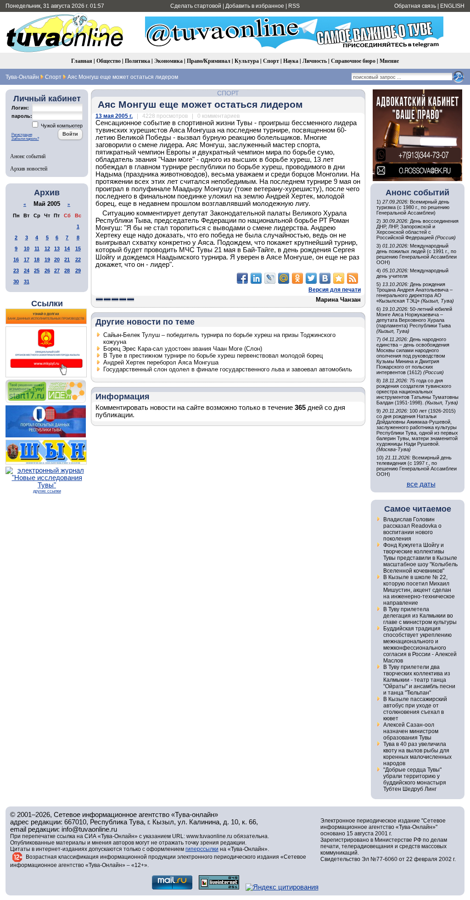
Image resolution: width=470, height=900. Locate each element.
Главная (81, 61)
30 (16, 281)
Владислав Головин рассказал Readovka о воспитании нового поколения (412, 529)
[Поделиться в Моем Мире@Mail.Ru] (283, 278)
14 (67, 248)
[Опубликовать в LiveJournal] (269, 278)
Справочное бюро (353, 61)
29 (78, 270)
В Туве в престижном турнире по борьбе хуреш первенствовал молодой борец (213, 355)
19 (47, 259)
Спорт (271, 61)
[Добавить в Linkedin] (256, 278)
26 (47, 270)
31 (26, 281)
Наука (290, 61)
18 (36, 259)
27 (57, 270)
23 (16, 270)
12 (47, 248)
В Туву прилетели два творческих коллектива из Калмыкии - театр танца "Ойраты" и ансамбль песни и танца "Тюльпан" (419, 680)
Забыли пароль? (25, 139)
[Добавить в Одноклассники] (297, 278)
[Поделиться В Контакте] (324, 278)
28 (67, 270)
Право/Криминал (208, 61)
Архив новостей (28, 168)
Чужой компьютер (61, 125)
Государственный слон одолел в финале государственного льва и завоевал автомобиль (227, 369)
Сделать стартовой (195, 6)
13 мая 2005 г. (114, 116)
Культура (247, 61)
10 (26, 248)
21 (67, 259)
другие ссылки (47, 491)
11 (36, 248)
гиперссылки (201, 849)
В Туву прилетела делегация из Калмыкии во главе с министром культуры (420, 615)
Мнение (389, 61)
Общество (108, 61)
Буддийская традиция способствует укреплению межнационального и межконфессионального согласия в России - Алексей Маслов (420, 644)
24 (26, 270)
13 (57, 248)
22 (78, 259)
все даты (421, 484)
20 (57, 259)
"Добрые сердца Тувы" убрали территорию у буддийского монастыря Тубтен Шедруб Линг (414, 779)
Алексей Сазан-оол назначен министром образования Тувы (410, 731)
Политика (137, 61)
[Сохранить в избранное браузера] (338, 278)
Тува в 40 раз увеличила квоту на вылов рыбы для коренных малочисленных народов (417, 754)
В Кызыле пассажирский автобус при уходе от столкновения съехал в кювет (415, 709)
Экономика (168, 61)
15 (78, 248)
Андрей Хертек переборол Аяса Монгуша (160, 362)
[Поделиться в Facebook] (242, 278)
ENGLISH (452, 6)
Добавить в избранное (254, 6)
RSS (294, 6)
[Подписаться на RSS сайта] (352, 278)
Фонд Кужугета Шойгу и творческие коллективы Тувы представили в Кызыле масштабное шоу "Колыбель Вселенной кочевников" (420, 558)
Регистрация (21, 135)
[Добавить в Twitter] (311, 278)
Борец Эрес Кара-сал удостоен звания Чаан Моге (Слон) (182, 348)
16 (16, 259)
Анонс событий (27, 156)
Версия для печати (334, 290)
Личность (314, 61)
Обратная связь (415, 6)
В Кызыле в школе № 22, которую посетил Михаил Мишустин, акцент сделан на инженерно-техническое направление (419, 590)
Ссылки (47, 303)
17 (26, 259)
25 (36, 270)
